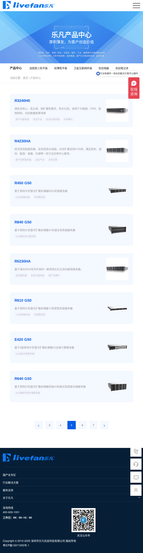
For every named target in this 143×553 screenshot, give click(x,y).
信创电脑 (103, 68)
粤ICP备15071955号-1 (16, 545)
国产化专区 (9, 475)
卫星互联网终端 (83, 68)
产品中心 (35, 78)
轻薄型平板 (60, 68)
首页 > (26, 78)
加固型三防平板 (38, 68)
